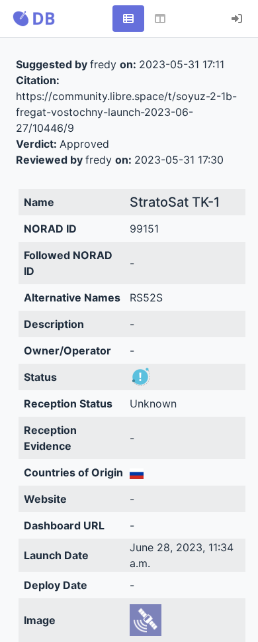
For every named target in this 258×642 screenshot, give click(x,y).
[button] (34, 18)
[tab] (128, 18)
